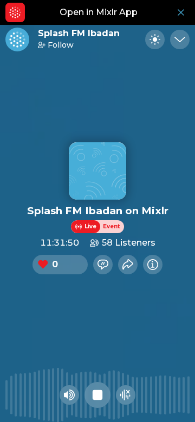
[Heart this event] (43, 264)
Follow (61, 45)
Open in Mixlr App (99, 12)
